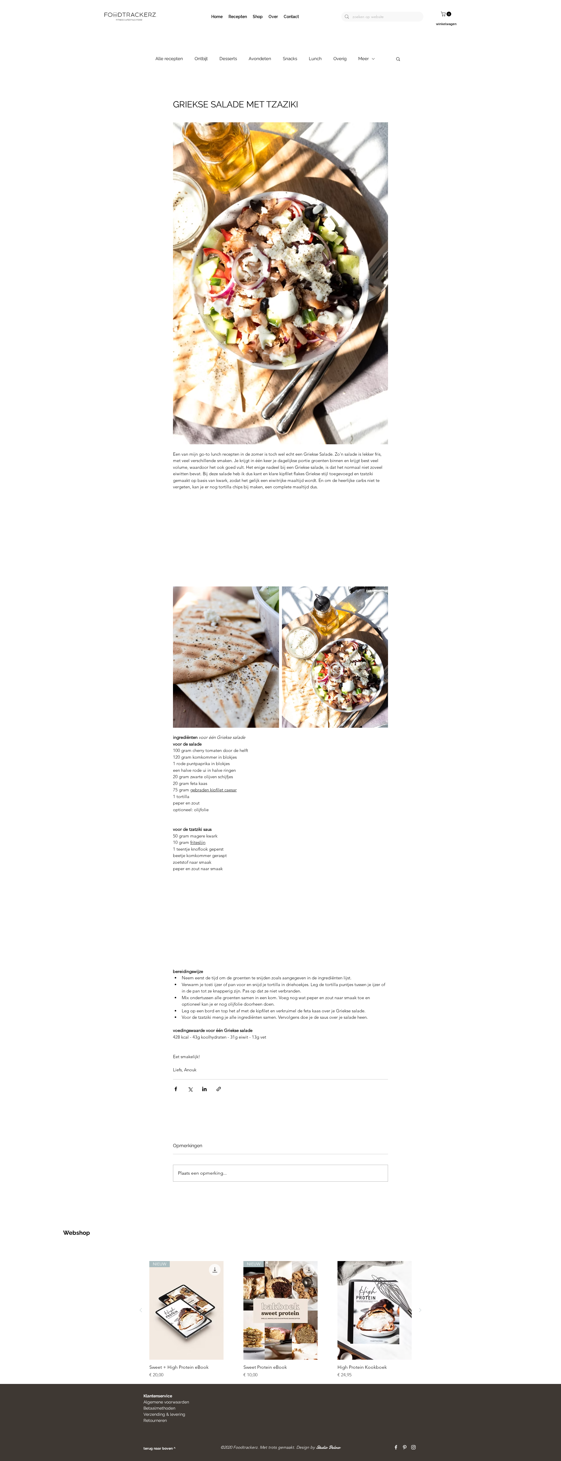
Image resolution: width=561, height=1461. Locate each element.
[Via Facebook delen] (176, 1089)
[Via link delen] (218, 1089)
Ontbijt (201, 58)
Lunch (315, 58)
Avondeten (260, 58)
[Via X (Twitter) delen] (190, 1089)
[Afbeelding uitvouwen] (226, 657)
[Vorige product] (140, 1310)
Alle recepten (169, 58)
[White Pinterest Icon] (405, 1447)
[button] (446, 14)
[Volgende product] (420, 1310)
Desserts (228, 58)
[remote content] (280, 538)
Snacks (290, 58)
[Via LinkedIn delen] (204, 1089)
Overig (340, 58)
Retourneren (155, 1420)
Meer (363, 58)
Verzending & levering (164, 1414)
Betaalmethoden (159, 1408)
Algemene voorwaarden (166, 1402)
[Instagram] (413, 1447)
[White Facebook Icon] (396, 1447)
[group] (280, 1320)
